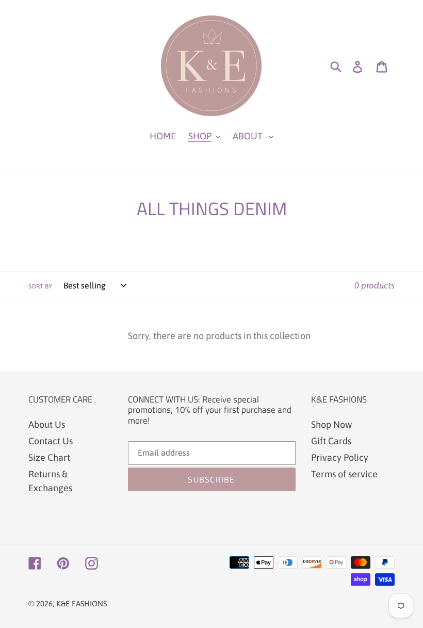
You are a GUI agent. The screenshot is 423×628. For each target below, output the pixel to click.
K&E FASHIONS (81, 603)
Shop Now (331, 424)
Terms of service (344, 474)
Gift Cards (331, 441)
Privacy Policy (339, 457)
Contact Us (50, 441)
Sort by (40, 286)
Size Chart (49, 457)
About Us (46, 424)
